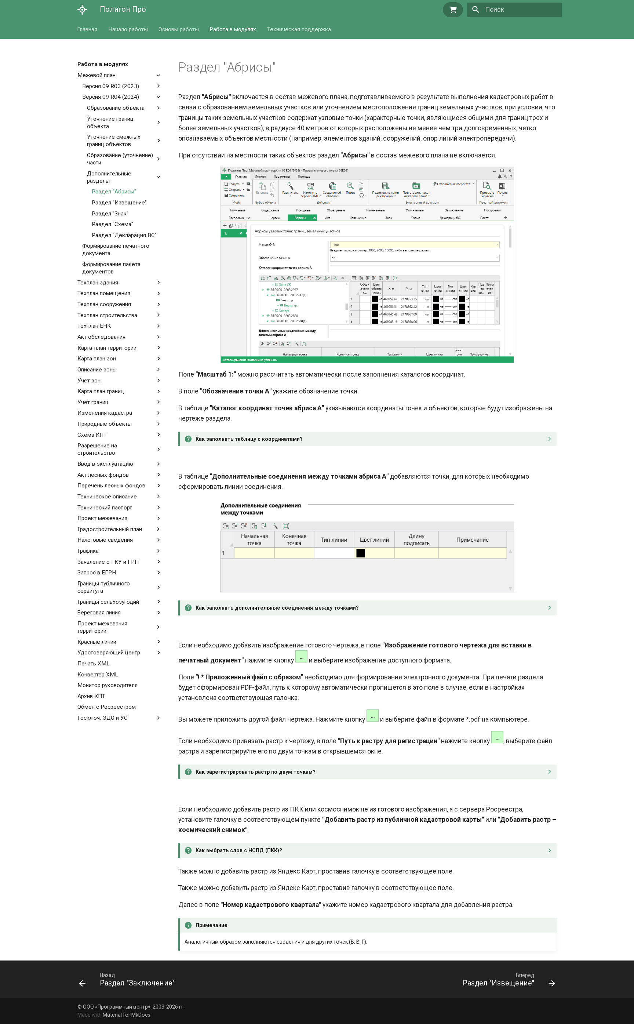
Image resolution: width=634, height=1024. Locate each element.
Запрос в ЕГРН (96, 572)
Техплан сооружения (104, 304)
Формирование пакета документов (111, 268)
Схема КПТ (92, 434)
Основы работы (178, 29)
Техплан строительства (107, 315)
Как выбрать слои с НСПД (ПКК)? (239, 850)
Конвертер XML (97, 674)
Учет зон (89, 380)
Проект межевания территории (102, 627)
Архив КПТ (91, 696)
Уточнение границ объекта (110, 122)
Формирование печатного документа (115, 250)
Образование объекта (116, 108)
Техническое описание (107, 496)
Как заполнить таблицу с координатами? (249, 439)
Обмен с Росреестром (106, 707)
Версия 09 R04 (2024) (110, 97)
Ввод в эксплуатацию (105, 464)
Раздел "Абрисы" (114, 191)
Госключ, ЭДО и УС (102, 718)
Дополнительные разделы (109, 177)
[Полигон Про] (82, 9)
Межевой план (96, 75)
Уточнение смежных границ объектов (116, 141)
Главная (87, 29)
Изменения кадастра (104, 413)
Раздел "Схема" (112, 224)
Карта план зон (96, 358)
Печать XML (93, 663)
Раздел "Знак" (110, 213)
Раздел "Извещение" (119, 202)
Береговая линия (99, 612)
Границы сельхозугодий (108, 601)
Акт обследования (101, 337)
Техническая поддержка (299, 29)
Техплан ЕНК (94, 326)
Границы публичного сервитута (103, 587)
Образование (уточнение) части (120, 159)
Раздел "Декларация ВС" (124, 235)
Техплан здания (97, 282)
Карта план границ (100, 391)
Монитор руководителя (107, 685)
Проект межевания (102, 518)
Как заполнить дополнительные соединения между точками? (277, 608)
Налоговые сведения (105, 540)
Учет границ (93, 402)
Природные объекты (104, 424)
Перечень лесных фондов (111, 485)
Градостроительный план (109, 529)
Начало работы (128, 29)
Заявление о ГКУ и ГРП (108, 561)
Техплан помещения (103, 293)
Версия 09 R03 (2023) (110, 86)
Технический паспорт (104, 507)
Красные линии (96, 641)
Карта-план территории (106, 347)
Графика (88, 551)
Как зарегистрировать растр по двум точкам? (256, 772)
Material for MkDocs (126, 1015)
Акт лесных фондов (103, 474)
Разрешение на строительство (99, 449)
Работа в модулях (233, 29)
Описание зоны (97, 369)
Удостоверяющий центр (108, 652)
